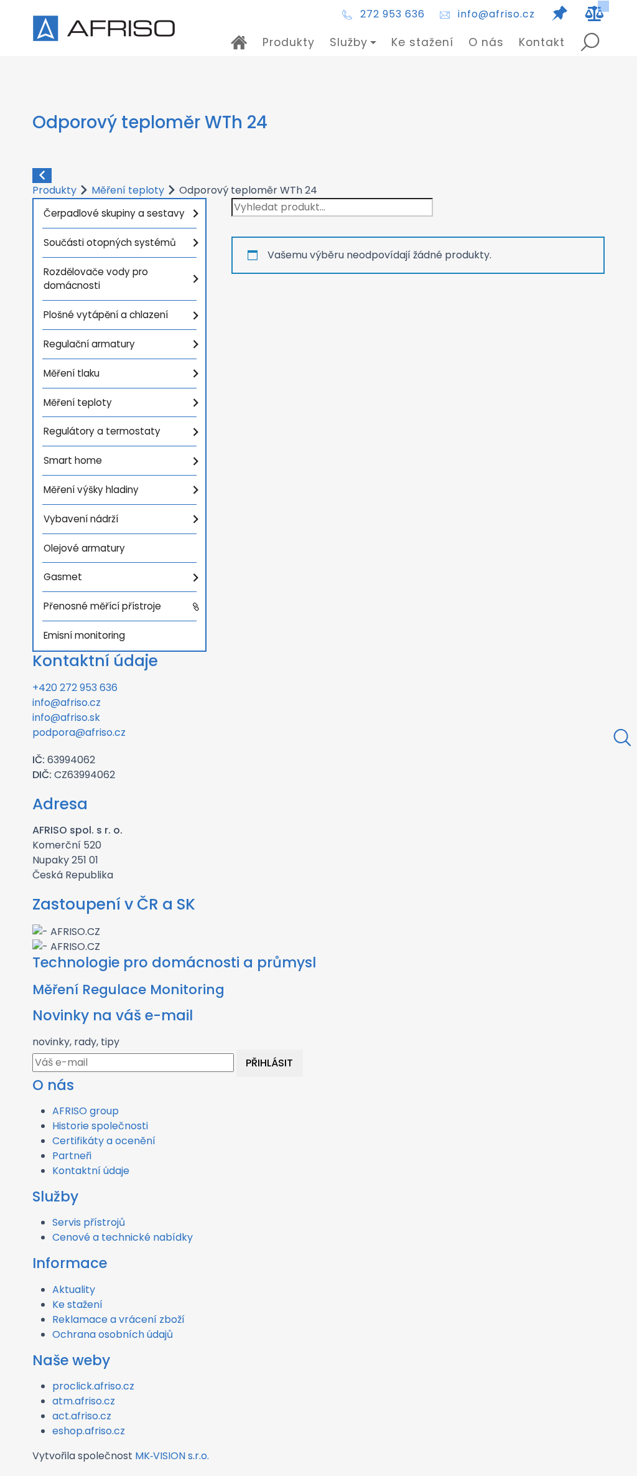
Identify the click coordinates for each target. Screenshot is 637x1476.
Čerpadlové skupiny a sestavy (114, 213)
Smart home (73, 460)
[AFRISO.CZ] (103, 28)
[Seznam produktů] (560, 14)
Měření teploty (127, 190)
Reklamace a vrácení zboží (118, 1319)
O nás (486, 42)
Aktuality (73, 1289)
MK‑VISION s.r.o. (172, 1456)
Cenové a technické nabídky (122, 1237)
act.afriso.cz (81, 1416)
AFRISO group (85, 1111)
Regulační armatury (89, 343)
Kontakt (542, 42)
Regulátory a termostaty (102, 431)
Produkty (289, 42)
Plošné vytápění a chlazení (106, 314)
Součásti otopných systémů (110, 242)
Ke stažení (422, 42)
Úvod (239, 42)
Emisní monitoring (84, 635)
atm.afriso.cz (83, 1401)
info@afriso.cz (496, 14)
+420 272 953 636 (75, 687)
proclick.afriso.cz (93, 1386)
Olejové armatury (84, 548)
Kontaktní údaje (90, 1170)
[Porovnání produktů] (595, 14)
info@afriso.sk (66, 717)
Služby (349, 42)
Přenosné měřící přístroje (102, 606)
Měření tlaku (72, 373)
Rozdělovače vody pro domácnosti (96, 279)
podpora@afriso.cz (79, 732)
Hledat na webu (590, 42)
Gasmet (63, 576)
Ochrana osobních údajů (112, 1334)
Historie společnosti (100, 1126)
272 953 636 (392, 14)
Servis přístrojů (88, 1222)
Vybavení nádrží (81, 518)
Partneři (71, 1156)
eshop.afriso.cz (88, 1431)
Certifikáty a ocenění (104, 1141)
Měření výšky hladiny (91, 489)
